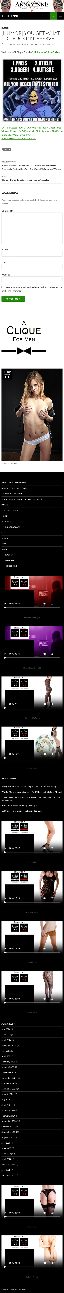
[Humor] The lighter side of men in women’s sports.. (25, 178)
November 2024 (9, 1078)
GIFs (3, 532)
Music (4, 516)
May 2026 (6, 1034)
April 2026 (6, 1040)
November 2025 (9, 1045)
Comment (7, 210)
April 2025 (6, 1056)
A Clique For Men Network (14, 488)
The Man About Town (11, 494)
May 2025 (6, 1051)
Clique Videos (11, 510)
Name (5, 249)
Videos (4, 505)
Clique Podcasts (12, 527)
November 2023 (9, 1121)
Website (5, 274)
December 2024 (8, 1072)
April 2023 (6, 1159)
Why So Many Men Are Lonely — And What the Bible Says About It (31, 792)
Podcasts (6, 521)
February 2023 (8, 1164)
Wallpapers (9, 560)
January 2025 (7, 1067)
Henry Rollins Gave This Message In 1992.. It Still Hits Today (28, 786)
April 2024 (6, 1105)
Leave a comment (46, 44)
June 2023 (6, 1148)
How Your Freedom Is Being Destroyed (19, 805)
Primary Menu (60, 16)
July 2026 (5, 1029)
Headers (8, 555)
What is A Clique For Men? (13, 482)
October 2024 (7, 1083)
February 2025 (8, 1061)
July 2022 (5, 1170)
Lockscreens (10, 566)
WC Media (28, 44)
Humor (4, 28)
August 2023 (7, 1137)
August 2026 (7, 1023)
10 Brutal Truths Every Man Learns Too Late (21, 810)
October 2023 (7, 1126)
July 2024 (5, 1099)
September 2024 (9, 1088)
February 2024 (8, 1115)
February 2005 (8, 1175)
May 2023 (6, 1153)
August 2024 (7, 1094)
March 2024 (7, 1110)
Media (4, 549)
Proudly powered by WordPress (13, 1289)
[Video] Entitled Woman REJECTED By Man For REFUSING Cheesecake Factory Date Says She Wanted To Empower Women (31, 165)
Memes (4, 544)
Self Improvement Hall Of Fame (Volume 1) (21, 499)
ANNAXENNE (9, 16)
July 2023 (5, 1143)
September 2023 (9, 1132)
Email (4, 261)
